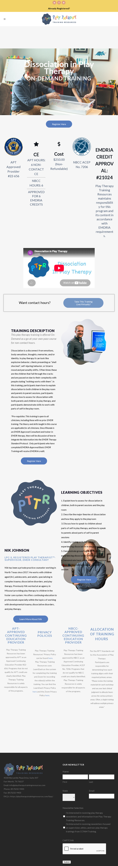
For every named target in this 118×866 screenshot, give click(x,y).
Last (91, 782)
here (50, 658)
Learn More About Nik (30, 619)
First (65, 782)
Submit (67, 862)
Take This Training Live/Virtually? (83, 303)
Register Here (59, 124)
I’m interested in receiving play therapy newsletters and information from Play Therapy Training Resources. (88, 817)
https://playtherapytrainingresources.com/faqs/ (31, 796)
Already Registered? (59, 8)
